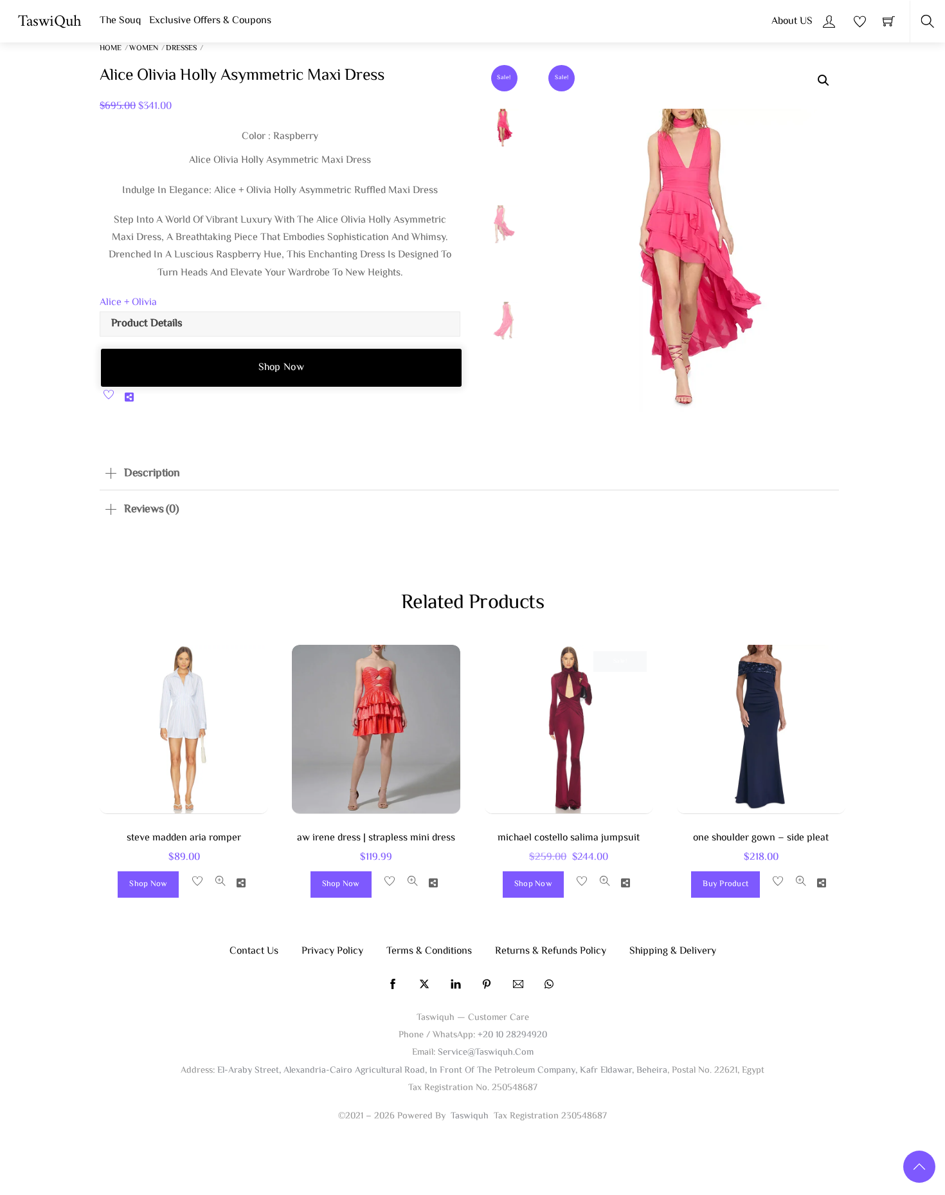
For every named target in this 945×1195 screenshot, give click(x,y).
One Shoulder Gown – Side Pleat (761, 838)
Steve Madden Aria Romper (184, 838)
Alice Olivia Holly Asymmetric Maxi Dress (242, 76)
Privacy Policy (332, 951)
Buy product (725, 884)
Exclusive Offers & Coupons (210, 21)
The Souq (120, 21)
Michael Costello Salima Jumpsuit (569, 838)
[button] (823, 80)
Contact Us (254, 951)
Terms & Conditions (429, 951)
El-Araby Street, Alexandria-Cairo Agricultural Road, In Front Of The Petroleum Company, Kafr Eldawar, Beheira (442, 1070)
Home (111, 48)
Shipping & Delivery (672, 951)
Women (143, 48)
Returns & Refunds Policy (550, 951)
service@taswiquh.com (486, 1052)
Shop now (281, 368)
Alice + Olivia (128, 303)
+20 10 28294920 (512, 1035)
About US (792, 22)
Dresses (181, 48)
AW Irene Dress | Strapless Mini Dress (376, 838)
